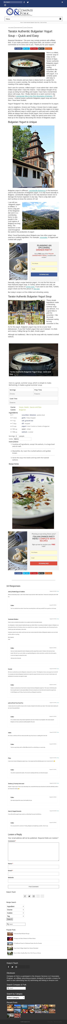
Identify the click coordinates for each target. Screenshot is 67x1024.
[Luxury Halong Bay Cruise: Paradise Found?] (51, 1007)
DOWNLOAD (44, 274)
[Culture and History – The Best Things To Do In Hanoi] (17, 1011)
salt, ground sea (27, 421)
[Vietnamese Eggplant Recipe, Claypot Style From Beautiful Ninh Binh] (31, 1011)
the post (37, 289)
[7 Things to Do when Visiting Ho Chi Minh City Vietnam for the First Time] (37, 1011)
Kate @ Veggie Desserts (14, 811)
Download (44, 563)
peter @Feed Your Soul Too (15, 703)
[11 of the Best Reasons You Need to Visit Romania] (31, 1007)
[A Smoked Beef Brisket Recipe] (51, 1011)
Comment (12, 841)
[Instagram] (5, 5)
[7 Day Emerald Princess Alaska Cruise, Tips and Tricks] (10, 1016)
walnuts (24, 432)
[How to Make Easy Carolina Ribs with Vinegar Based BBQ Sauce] (17, 1016)
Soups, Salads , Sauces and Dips (30, 407)
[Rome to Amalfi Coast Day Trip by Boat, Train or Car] (17, 1007)
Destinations (18, 27)
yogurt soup (30, 287)
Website (11, 877)
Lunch (25, 27)
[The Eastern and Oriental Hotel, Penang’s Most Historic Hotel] (24, 1007)
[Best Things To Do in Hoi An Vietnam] (24, 1011)
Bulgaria (11, 27)
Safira (9, 732)
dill (23, 423)
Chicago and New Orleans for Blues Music (25, 938)
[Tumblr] (12, 5)
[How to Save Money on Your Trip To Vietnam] (10, 1011)
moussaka (43, 237)
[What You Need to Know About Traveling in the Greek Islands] (37, 1007)
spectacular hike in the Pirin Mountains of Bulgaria (34, 96)
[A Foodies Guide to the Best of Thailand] (10, 1007)
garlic (24, 418)
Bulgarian (22, 410)
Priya (9, 758)
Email (10, 870)
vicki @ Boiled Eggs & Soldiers (16, 591)
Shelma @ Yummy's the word (16, 783)
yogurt (24, 426)
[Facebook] (24, 2)
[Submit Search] (4, 2)
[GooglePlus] (20, 966)
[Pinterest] (9, 5)
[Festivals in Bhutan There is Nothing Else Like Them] (44, 1007)
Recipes (30, 27)
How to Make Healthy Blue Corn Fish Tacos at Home (27, 953)
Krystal (10, 669)
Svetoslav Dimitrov (13, 619)
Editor (12, 605)
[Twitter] (28, 2)
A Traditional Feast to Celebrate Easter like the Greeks (28, 943)
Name (10, 863)
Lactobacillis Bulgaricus (37, 190)
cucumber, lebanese (29, 415)
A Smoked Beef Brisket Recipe (21, 933)
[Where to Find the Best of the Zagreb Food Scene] (44, 1011)
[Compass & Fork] (33, 12)
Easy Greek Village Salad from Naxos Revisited (26, 948)
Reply (58, 591)
